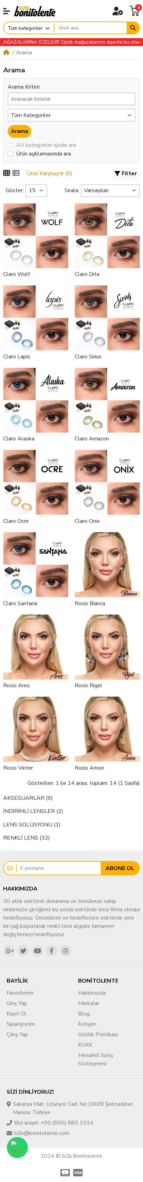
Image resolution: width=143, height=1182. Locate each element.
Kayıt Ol (16, 1014)
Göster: (15, 190)
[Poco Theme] (35, 11)
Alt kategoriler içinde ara (46, 145)
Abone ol (120, 868)
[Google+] (9, 951)
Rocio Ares (16, 685)
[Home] (6, 52)
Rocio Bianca (90, 603)
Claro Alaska (18, 438)
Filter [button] (129, 173)
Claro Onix (87, 521)
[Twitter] (23, 951)
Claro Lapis (16, 356)
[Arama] (133, 28)
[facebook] (51, 951)
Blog (84, 1014)
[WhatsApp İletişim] (17, 1147)
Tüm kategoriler (25, 28)
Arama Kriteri (24, 87)
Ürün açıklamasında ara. (44, 154)
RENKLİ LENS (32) (26, 838)
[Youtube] (37, 951)
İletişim (87, 1024)
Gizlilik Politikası (98, 1034)
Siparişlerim (21, 1024)
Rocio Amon (89, 768)
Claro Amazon (92, 438)
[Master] (64, 1172)
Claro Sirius (88, 356)
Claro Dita (87, 274)
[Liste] (15, 173)
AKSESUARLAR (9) (28, 798)
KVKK (85, 1045)
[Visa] (79, 1172)
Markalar (88, 1003)
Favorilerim (20, 993)
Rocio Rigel (88, 685)
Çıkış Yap (17, 1034)
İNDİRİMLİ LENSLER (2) (33, 811)
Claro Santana (20, 603)
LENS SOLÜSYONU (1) (32, 825)
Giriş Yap (17, 1003)
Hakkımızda (92, 993)
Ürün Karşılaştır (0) (49, 173)
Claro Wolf (16, 274)
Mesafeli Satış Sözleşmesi (95, 1059)
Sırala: (72, 190)
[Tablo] (6, 173)
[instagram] (66, 951)
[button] (6, 11)
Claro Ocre (16, 521)
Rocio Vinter (18, 768)
